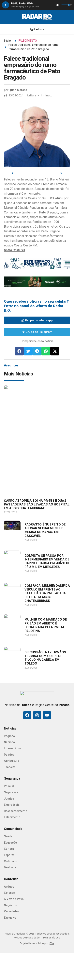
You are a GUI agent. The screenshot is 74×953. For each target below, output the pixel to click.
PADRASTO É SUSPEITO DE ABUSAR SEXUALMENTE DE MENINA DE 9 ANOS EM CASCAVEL (45, 530)
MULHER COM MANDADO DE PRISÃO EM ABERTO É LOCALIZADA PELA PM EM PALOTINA (45, 625)
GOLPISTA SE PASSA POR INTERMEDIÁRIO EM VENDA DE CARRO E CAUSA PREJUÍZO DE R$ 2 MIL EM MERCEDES (47, 561)
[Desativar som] (57, 5)
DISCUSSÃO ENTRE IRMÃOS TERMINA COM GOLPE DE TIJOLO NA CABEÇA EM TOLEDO (45, 658)
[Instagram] (37, 715)
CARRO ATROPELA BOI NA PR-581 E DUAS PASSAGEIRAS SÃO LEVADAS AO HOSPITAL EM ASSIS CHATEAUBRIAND (36, 504)
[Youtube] (47, 715)
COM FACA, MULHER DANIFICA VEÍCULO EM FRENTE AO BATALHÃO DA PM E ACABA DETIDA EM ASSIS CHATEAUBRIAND (47, 593)
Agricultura (37, 29)
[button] (19, 351)
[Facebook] (27, 715)
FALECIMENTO (28, 40)
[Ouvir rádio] (5, 4)
